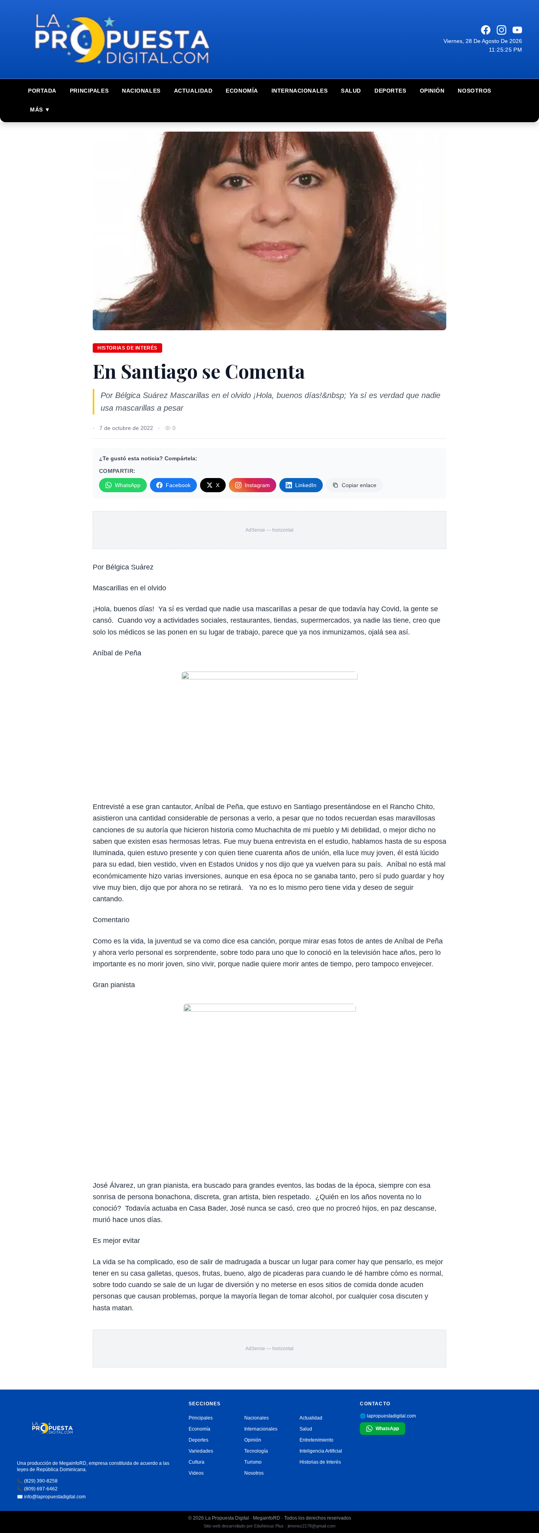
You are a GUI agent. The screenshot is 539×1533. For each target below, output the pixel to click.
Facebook (178, 485)
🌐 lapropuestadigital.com (388, 1416)
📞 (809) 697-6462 (37, 1489)
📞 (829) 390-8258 (37, 1481)
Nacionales (141, 90)
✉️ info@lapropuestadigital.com (51, 1497)
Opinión (432, 90)
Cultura (196, 1462)
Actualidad (193, 90)
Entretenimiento (316, 1440)
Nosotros (474, 90)
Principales (89, 90)
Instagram (257, 485)
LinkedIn (305, 485)
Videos (196, 1473)
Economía (242, 90)
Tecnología (256, 1451)
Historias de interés (127, 348)
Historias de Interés (320, 1462)
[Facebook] (485, 30)
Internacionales (299, 90)
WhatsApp (127, 485)
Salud (351, 90)
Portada (42, 90)
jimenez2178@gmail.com (311, 1526)
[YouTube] (517, 30)
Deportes (390, 90)
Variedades (201, 1451)
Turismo (253, 1462)
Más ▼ (40, 109)
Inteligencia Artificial (320, 1451)
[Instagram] (501, 30)
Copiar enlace (359, 485)
